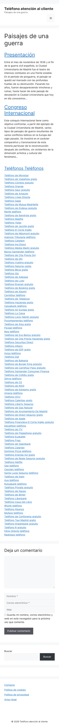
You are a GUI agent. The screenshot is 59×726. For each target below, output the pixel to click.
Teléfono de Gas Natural (18, 407)
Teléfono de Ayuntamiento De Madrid (25, 411)
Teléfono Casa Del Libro (18, 502)
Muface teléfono (13, 513)
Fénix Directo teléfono (16, 531)
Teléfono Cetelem (14, 240)
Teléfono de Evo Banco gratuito (22, 335)
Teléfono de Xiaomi (15, 291)
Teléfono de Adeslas (16, 277)
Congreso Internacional (19, 110)
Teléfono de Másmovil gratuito (21, 233)
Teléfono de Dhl (13, 259)
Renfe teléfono (12, 211)
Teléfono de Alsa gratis (17, 324)
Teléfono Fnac (12, 440)
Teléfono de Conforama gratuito (22, 516)
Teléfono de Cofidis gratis (19, 375)
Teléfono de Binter (14, 494)
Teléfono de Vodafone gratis (20, 179)
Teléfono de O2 (13, 382)
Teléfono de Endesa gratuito (20, 208)
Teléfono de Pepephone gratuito (22, 433)
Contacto (9, 685)
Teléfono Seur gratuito (17, 190)
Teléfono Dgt (11, 356)
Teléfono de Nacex (15, 491)
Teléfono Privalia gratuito (18, 487)
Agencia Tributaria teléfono (20, 237)
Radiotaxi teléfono (14, 534)
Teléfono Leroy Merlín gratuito (21, 317)
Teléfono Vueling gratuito (18, 262)
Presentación (19, 55)
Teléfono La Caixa (14, 313)
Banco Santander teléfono (19, 251)
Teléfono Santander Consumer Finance (26, 371)
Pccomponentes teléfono (18, 320)
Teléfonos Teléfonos (24, 168)
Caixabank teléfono (15, 306)
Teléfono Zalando (14, 447)
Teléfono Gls (11, 273)
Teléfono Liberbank (15, 498)
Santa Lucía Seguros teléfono (21, 473)
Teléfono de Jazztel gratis (19, 226)
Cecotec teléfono (14, 469)
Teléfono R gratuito (15, 527)
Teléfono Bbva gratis (16, 269)
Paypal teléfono (13, 327)
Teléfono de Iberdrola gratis (20, 215)
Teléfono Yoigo (12, 222)
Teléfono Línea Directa (17, 197)
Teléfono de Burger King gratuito (23, 364)
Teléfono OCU (12, 396)
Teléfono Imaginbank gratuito (21, 523)
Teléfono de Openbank (17, 444)
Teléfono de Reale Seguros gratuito (24, 458)
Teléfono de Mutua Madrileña (21, 204)
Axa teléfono (11, 480)
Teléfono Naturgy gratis (17, 266)
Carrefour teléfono (14, 295)
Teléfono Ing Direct (15, 244)
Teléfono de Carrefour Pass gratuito (25, 367)
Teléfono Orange (13, 186)
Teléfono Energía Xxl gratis (19, 455)
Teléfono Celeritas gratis (18, 400)
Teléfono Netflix (13, 462)
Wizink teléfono (13, 505)
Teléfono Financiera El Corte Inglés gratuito (29, 422)
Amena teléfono (13, 393)
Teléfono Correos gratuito (19, 182)
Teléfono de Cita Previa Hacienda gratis (27, 338)
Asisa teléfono (12, 353)
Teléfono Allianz (13, 346)
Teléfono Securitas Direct (18, 342)
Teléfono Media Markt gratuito (21, 248)
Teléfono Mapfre (13, 219)
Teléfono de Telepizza (17, 298)
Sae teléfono (11, 465)
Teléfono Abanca (14, 509)
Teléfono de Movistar (16, 175)
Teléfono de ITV (13, 429)
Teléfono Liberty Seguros (18, 404)
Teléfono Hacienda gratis (18, 302)
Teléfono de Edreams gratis (20, 389)
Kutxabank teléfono (15, 484)
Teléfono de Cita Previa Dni (20, 255)
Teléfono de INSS (14, 385)
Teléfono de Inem (14, 476)
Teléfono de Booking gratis (19, 288)
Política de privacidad (16, 694)
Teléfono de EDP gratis (17, 349)
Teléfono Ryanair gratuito (18, 284)
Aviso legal (10, 699)
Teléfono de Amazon (16, 193)
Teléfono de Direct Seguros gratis (23, 415)
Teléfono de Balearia (16, 360)
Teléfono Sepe (12, 201)
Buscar (8, 651)
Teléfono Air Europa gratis (19, 309)
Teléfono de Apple (14, 418)
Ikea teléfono (11, 331)
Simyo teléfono (12, 378)
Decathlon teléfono (15, 425)
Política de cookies (15, 689)
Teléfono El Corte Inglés (18, 230)
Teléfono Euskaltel (14, 436)
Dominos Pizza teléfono (17, 451)
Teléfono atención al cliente (28, 9)
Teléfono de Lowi (14, 280)
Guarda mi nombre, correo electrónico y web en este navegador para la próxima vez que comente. (28, 618)
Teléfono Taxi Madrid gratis (20, 520)
